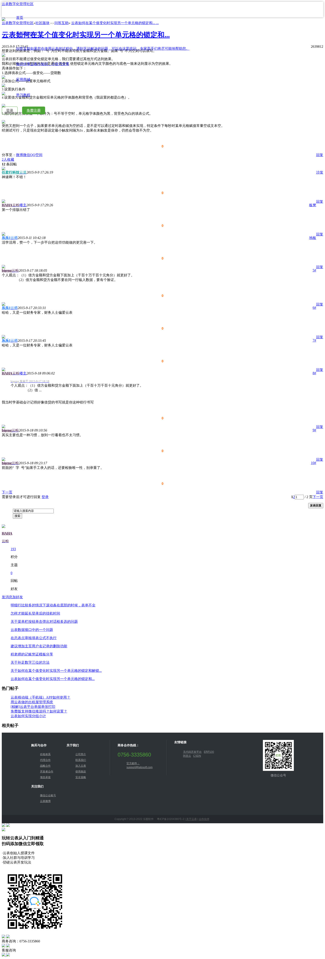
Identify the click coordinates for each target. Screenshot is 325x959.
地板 (312, 238)
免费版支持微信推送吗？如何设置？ (39, 711)
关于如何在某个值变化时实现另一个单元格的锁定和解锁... (56, 670)
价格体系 (45, 754)
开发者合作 (46, 771)
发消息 (7, 597)
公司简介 (80, 754)
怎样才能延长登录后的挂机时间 (35, 613)
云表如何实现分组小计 (28, 716)
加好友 (17, 597)
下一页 (7, 492)
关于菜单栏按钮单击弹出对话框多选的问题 (44, 621)
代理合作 (45, 760)
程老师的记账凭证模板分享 (32, 654)
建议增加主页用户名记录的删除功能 (39, 646)
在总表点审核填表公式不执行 (34, 638)
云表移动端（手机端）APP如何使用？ (40, 697)
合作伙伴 (204, 819)
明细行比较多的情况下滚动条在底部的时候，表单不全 (53, 605)
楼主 (23, 205)
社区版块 (26, 33)
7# (314, 340)
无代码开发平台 (192, 751)
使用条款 (80, 771)
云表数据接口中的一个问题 (32, 630)
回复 (319, 155)
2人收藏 (8, 159)
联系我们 (80, 760)
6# (314, 307)
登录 (9, 110)
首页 (19, 17)
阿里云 (187, 755)
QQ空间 (36, 155)
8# (314, 373)
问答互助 (102, 48)
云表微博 (45, 801)
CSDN (197, 755)
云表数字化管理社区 (18, 4)
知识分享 (42, 64)
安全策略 (80, 777)
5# (314, 270)
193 (13, 549)
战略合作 (45, 765)
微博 (19, 155)
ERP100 (209, 751)
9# (314, 430)
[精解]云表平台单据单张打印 (33, 707)
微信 (26, 155)
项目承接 (45, 777)
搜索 (17, 516)
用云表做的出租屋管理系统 (32, 702)
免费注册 (34, 110)
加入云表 (80, 765)
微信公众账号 (48, 795)
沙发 (319, 172)
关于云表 (191, 819)
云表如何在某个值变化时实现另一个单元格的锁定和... (53, 679)
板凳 (312, 205)
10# (313, 463)
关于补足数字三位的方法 (30, 662)
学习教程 (23, 95)
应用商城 (23, 79)
